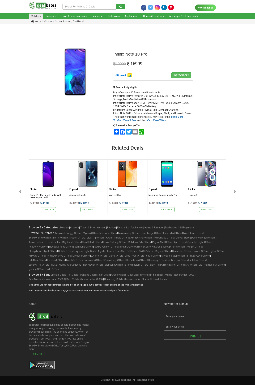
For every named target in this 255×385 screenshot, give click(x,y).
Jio (200, 264)
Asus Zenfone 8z (78, 195)
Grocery (50, 16)
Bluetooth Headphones (154, 279)
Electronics (113, 16)
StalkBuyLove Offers (198, 255)
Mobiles (35, 16)
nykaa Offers (217, 251)
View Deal (48, 209)
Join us (195, 336)
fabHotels (132, 251)
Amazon (59, 233)
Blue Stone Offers (193, 233)
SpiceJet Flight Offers (199, 242)
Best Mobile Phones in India (143, 274)
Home (37, 21)
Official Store (183, 237)
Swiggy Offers (73, 233)
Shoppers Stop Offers (173, 255)
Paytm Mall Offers (162, 242)
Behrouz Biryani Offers (158, 251)
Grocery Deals (118, 274)
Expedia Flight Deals (85, 251)
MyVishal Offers (72, 242)
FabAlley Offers (37, 260)
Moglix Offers (194, 246)
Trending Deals (88, 274)
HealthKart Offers (92, 242)
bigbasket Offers (114, 264)
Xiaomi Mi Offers (172, 233)
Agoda (101, 251)
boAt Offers (52, 269)
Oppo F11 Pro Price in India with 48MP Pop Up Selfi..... (45, 196)
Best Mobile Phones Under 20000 (84, 279)
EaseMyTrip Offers (39, 264)
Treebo (110, 251)
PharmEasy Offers (114, 260)
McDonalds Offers (164, 237)
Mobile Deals (59, 274)
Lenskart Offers (56, 260)
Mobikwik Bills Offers (139, 242)
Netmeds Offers (94, 260)
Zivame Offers (99, 255)
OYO (141, 251)
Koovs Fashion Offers (40, 242)
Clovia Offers (116, 255)
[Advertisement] (18, 81)
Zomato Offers (108, 233)
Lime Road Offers (134, 255)
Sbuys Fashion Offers (106, 246)
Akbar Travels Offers (117, 237)
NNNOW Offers (37, 255)
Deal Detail (78, 21)
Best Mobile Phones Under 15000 (47, 279)
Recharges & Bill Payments (183, 16)
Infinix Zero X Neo (156, 120)
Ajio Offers (180, 242)
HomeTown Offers (136, 260)
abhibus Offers (197, 260)
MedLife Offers (74, 260)
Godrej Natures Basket (156, 246)
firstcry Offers (61, 237)
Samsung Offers (83, 246)
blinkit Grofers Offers (131, 246)
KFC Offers (191, 264)
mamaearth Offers (214, 264)
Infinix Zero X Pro (126, 120)
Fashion (96, 16)
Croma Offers (177, 246)
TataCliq (120, 251)
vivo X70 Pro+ (116, 195)
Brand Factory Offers (136, 264)
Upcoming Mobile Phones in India (122, 279)
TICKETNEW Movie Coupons (66, 264)
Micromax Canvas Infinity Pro (162, 195)
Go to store (181, 75)
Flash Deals (103, 274)
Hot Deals (73, 274)
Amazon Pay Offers (141, 237)
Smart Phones (63, 21)
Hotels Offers (65, 251)
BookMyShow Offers (40, 237)
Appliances (131, 16)
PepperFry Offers (38, 246)
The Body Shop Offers (58, 255)
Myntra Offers (91, 233)
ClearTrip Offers (95, 237)
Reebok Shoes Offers (61, 246)
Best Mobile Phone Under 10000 (176, 274)
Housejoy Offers (157, 260)
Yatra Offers (153, 255)
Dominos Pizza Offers (203, 237)
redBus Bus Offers (178, 260)
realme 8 (192, 195)
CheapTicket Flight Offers (43, 251)
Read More (36, 354)
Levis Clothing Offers (114, 242)
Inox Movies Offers (93, 264)
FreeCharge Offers (151, 233)
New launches (205, 7)
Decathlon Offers (181, 251)
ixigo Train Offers (159, 264)
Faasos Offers (200, 251)
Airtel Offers (177, 264)
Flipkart (58, 242)
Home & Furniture (152, 16)
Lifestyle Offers (81, 255)
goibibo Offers (36, 269)
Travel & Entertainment (73, 16)
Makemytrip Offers (128, 233)
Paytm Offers (77, 237)
